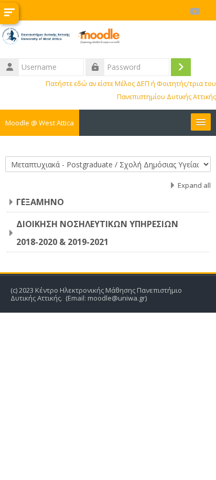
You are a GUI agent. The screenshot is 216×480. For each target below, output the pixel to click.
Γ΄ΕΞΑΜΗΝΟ (40, 202)
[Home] (108, 37)
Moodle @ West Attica (39, 122)
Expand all (194, 185)
